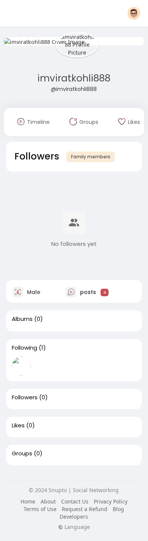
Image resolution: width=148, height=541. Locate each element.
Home (27, 501)
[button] (134, 13)
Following (24, 348)
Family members (90, 156)
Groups (22, 453)
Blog (118, 509)
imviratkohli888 (73, 78)
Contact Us (74, 501)
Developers (74, 516)
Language (76, 527)
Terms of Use (40, 509)
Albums (22, 319)
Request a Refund (84, 509)
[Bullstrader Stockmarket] (21, 365)
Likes (18, 425)
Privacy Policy (111, 501)
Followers (25, 397)
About (48, 501)
